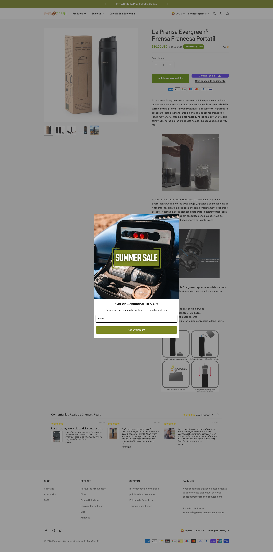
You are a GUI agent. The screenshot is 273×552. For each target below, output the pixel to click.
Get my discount (136, 330)
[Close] (175, 217)
